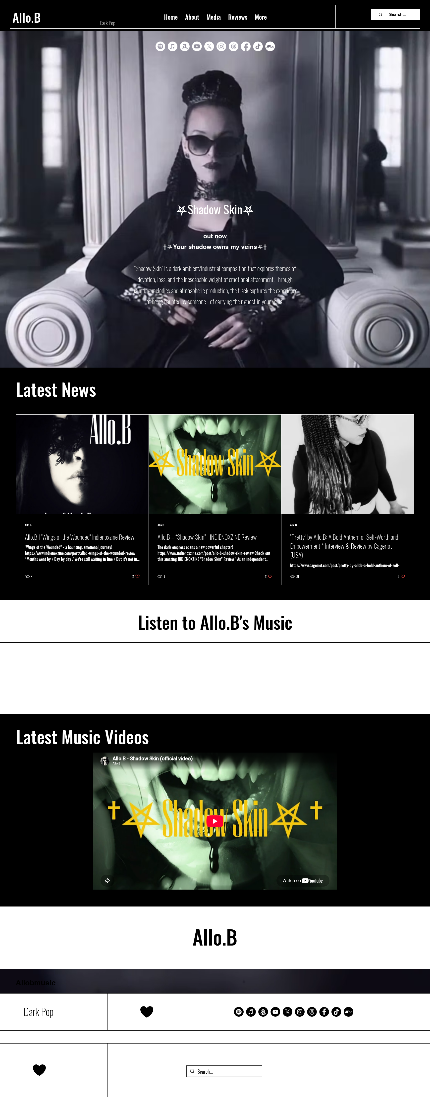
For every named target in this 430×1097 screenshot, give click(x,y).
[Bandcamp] (270, 46)
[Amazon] (185, 46)
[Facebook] (246, 46)
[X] (209, 46)
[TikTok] (258, 46)
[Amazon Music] (263, 1012)
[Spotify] (160, 46)
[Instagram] (221, 46)
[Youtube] (197, 46)
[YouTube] (275, 1012)
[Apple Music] (172, 46)
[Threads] (233, 46)
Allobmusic (36, 982)
